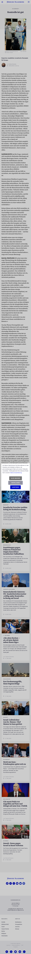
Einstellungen (15, 482)
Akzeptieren (15, 487)
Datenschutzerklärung (16, 473)
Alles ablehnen (15, 478)
